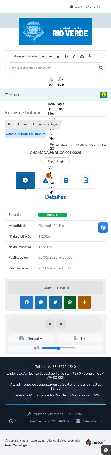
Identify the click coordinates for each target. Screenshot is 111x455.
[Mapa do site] (81, 56)
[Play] (50, 324)
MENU (14, 95)
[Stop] (61, 324)
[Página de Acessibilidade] (89, 56)
